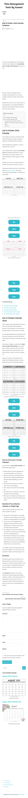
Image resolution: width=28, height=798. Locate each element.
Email (4, 642)
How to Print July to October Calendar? (13, 121)
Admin (12, 29)
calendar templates (10, 170)
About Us (6, 787)
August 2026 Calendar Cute (11, 701)
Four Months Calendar (15, 19)
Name (4, 636)
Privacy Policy (7, 782)
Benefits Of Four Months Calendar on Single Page (14, 123)
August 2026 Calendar (10, 676)
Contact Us (6, 780)
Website (4, 649)
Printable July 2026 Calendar (11, 305)
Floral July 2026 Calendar (10, 308)
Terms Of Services (8, 785)
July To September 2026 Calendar (12, 312)
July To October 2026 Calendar (10, 117)
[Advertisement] (14, 46)
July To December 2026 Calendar (12, 314)
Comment (5, 613)
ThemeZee (21, 794)
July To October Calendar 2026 (10, 119)
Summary (7, 126)
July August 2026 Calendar (10, 310)
